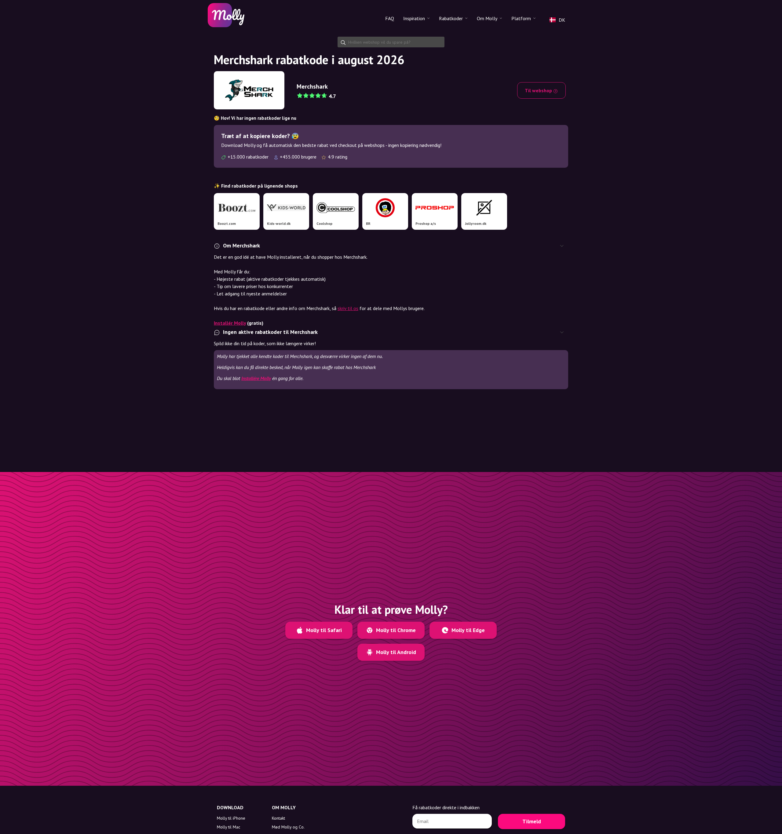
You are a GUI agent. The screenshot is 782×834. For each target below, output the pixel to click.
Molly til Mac (228, 827)
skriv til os (348, 308)
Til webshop (539, 90)
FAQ (389, 18)
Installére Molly (256, 378)
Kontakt (278, 818)
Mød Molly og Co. (288, 827)
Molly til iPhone (231, 818)
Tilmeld (531, 821)
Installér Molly (230, 323)
